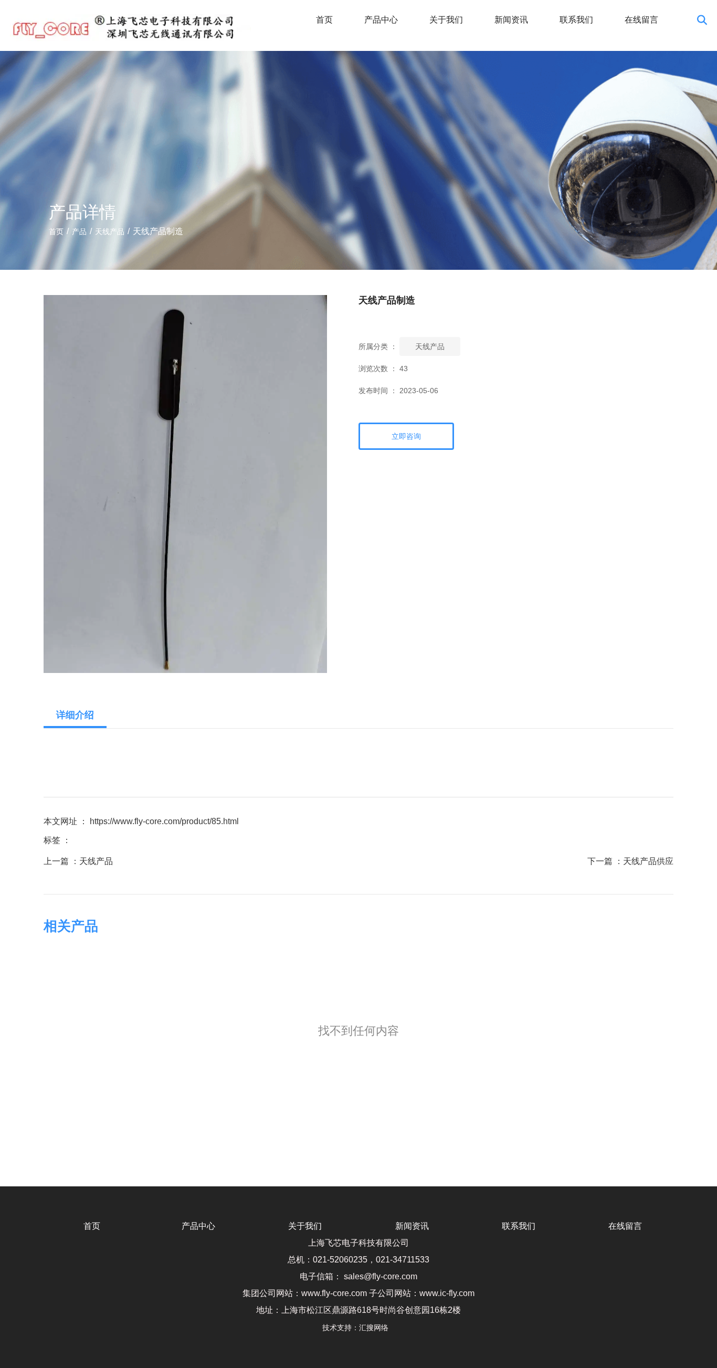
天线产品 (109, 231)
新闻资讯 (511, 19)
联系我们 (576, 19)
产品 (79, 231)
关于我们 (446, 19)
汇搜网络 (377, 1327)
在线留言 (641, 19)
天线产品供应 (648, 861)
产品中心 (381, 19)
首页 (324, 19)
